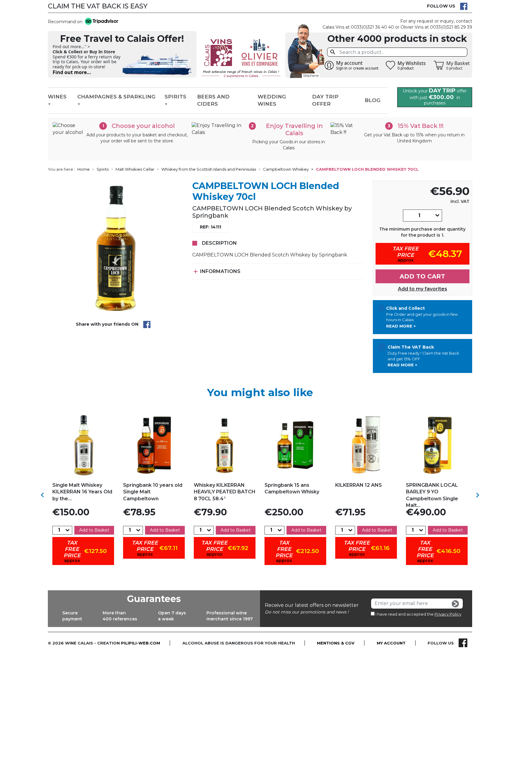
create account (365, 68)
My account (391, 643)
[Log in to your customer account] (329, 65)
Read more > (401, 326)
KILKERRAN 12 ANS (358, 485)
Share (146, 324)
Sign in (341, 68)
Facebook (463, 6)
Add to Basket (94, 530)
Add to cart (422, 276)
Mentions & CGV (335, 643)
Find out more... (72, 72)
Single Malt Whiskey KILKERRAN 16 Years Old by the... (82, 491)
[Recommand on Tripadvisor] (100, 22)
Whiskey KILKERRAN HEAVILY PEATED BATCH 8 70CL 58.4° (224, 491)
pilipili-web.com (140, 643)
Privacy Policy (448, 614)
